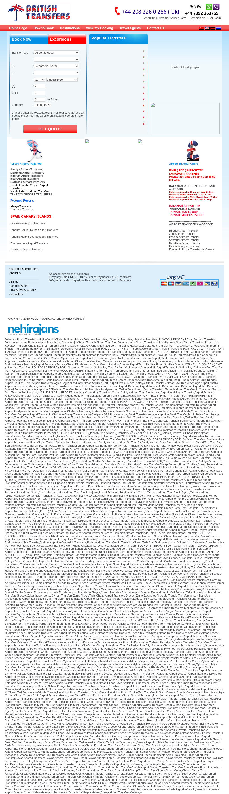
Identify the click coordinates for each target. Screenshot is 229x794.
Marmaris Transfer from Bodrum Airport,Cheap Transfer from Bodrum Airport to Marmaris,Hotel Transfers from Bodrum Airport (80, 355)
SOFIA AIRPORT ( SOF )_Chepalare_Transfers (188, 376)
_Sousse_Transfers (120, 339)
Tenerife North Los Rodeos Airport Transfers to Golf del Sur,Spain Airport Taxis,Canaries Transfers (133, 558)
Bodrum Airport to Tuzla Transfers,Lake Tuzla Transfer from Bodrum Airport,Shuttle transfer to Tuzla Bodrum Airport (139, 358)
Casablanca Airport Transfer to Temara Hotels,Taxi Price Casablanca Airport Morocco (151, 720)
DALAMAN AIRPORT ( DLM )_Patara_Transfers (183, 373)
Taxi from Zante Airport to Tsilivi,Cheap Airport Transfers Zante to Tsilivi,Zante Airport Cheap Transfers (126, 598)
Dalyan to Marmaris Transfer (43, 458)
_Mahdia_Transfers (145, 339)
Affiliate (13, 281)
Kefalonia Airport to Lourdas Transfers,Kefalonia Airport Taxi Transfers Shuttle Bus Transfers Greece (127, 689)
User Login (214, 18)
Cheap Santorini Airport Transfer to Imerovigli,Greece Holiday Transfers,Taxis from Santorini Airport (158, 651)
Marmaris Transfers (22, 209)
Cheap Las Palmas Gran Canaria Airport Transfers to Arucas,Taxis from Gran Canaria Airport (112, 580)
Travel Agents (130, 28)
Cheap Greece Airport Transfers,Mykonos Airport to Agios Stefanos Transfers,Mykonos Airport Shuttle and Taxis (72, 658)
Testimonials (197, 18)
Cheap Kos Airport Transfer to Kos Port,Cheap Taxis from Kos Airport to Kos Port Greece (68, 736)
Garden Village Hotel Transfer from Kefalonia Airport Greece (150, 673)
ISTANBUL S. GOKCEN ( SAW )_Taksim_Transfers (150, 401)
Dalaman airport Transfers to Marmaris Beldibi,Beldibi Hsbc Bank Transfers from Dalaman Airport (112, 555)
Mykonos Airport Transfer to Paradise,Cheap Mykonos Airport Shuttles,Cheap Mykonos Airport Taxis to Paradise (137, 648)
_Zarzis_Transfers (153, 389)
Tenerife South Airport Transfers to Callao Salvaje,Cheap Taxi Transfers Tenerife (126, 423)
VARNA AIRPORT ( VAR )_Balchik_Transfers (157, 433)
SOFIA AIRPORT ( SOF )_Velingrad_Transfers (130, 376)
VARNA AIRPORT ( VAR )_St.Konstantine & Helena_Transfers (98, 498)
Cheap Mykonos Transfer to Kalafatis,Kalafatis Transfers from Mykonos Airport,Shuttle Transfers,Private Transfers (122, 661)
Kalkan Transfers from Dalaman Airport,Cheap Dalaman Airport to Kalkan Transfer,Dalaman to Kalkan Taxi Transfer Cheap (79, 373)
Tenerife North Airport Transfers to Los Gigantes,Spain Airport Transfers (161, 342)
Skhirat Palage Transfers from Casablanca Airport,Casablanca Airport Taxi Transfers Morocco (104, 686)
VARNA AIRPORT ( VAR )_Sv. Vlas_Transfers (50, 523)
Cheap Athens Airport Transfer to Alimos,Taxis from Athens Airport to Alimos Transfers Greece (61, 726)
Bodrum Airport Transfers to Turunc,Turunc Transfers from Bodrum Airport (82, 386)
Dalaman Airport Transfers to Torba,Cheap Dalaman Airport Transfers (155, 533)
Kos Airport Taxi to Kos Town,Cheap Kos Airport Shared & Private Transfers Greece (158, 730)
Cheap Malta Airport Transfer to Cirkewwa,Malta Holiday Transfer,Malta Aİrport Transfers (68, 395)
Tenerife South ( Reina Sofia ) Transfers (34, 230)
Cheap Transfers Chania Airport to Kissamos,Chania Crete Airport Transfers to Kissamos (131, 630)
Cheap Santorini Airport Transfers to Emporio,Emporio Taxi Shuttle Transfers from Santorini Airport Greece (119, 483)
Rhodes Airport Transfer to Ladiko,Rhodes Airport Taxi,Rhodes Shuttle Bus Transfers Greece (107, 536)
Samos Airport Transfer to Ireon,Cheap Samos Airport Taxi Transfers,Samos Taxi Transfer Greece (109, 739)
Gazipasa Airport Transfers (27, 182)
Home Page (18, 28)
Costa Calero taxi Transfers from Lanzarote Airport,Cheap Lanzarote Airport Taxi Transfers (149, 586)
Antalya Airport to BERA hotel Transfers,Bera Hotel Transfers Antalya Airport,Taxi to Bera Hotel (83, 389)
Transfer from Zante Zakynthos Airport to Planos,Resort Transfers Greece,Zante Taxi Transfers (141, 508)
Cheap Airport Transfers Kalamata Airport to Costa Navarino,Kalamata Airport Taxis (125, 717)
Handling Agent (18, 285)
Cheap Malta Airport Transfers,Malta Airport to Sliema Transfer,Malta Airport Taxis (102, 495)
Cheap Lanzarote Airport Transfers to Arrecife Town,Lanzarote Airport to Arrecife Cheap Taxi (126, 489)
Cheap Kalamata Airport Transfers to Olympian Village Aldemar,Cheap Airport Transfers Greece (81, 792)
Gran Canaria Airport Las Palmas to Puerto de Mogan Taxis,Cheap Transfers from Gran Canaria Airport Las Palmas (113, 566)
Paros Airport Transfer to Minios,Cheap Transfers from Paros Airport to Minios (146, 623)
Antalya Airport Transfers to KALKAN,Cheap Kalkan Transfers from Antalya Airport (167, 461)
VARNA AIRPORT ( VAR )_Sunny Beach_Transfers (123, 420)
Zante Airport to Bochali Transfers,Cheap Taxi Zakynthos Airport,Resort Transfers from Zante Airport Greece (154, 633)
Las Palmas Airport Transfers (27, 223)
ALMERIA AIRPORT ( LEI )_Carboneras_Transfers (62, 398)
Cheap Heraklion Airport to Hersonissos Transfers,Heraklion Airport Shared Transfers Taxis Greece (146, 701)
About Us (149, 18)
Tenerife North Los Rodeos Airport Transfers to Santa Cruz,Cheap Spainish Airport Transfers (60, 464)
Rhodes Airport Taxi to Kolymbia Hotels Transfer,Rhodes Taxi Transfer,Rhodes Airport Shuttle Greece (66, 380)
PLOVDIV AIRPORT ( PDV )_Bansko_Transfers (187, 339)
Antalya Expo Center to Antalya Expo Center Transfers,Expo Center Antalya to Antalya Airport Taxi (89, 480)
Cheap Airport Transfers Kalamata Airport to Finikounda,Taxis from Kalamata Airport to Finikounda (89, 642)
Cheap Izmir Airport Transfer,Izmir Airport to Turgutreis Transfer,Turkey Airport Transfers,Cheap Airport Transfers (106, 435)
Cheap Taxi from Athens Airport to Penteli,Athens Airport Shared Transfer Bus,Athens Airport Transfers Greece (129, 620)
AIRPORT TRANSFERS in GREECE (191, 224)
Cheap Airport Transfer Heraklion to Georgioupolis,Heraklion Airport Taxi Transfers (133, 714)
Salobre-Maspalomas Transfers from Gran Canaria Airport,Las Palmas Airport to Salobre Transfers (110, 573)
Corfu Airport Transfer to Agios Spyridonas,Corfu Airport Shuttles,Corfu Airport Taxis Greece (79, 383)
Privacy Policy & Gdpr (22, 290)
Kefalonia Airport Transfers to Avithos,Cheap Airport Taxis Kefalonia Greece (122, 676)
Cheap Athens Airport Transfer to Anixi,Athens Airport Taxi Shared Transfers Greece (69, 639)
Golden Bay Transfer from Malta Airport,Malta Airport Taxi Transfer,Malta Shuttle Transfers (122, 505)
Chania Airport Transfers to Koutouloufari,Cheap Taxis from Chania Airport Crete (62, 786)
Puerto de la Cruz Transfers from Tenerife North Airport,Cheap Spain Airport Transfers (152, 451)
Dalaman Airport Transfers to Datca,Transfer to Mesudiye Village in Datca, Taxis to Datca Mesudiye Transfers (110, 588)
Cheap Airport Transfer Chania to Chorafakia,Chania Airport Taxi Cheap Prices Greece (57, 520)
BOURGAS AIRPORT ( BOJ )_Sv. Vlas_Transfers (176, 439)
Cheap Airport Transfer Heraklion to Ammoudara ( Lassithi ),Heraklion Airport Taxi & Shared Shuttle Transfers (99, 711)
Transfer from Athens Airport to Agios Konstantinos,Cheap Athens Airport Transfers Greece (59, 636)
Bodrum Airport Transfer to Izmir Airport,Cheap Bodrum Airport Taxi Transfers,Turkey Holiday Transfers (91, 351)
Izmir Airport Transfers (24, 179)
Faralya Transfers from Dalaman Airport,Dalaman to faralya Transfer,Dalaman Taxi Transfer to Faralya (66, 470)
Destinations (70, 28)
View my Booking (99, 28)
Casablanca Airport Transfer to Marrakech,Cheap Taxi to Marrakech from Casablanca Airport (61, 733)
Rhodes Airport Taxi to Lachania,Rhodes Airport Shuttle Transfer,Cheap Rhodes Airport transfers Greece (79, 605)
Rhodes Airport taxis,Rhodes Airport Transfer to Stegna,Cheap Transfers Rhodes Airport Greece (92, 592)
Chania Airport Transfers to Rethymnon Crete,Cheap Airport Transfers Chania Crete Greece (70, 708)
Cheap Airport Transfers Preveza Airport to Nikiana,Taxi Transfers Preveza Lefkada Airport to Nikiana (65, 789)
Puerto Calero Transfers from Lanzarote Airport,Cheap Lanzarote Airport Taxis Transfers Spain (96, 548)
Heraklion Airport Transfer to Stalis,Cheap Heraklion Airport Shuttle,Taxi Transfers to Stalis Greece (116, 692)
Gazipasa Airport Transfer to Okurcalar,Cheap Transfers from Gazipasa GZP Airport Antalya (72, 414)
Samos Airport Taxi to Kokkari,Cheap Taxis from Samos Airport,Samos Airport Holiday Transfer (118, 742)
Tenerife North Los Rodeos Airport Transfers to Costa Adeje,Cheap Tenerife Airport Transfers (61, 342)
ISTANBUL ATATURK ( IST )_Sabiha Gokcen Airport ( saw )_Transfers (140, 348)
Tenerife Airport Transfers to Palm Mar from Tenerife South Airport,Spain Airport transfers (135, 530)
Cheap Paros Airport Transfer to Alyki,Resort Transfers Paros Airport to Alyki (81, 517)
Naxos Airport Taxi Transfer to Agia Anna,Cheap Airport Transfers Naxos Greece (77, 755)
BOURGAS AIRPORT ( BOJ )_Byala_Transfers (151, 395)
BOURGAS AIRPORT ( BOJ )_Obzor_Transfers (166, 545)
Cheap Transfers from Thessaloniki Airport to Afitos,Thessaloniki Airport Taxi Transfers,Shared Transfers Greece (110, 531)
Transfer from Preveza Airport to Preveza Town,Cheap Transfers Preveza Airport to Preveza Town (73, 514)
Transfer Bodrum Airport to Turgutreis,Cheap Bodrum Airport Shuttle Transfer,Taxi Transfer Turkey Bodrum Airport (97, 539)
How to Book (43, 28)
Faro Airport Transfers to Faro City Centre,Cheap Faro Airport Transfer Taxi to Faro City (98, 645)
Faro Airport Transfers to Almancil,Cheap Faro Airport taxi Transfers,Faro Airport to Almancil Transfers (113, 473)
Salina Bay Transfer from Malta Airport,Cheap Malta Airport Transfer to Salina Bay (143, 367)
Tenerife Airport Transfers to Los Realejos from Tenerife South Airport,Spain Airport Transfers (70, 417)
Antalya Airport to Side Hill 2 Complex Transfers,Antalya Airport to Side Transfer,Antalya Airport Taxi (129, 448)
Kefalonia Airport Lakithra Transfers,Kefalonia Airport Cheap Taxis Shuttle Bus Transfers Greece (101, 683)
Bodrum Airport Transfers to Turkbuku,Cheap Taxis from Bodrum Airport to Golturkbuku (139, 542)
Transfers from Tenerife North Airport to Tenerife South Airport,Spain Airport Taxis (53, 376)
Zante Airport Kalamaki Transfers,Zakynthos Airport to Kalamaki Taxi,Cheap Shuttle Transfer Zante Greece (120, 670)
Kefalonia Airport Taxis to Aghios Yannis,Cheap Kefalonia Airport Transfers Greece (110, 680)
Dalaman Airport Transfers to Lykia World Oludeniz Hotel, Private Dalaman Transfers (56, 339)
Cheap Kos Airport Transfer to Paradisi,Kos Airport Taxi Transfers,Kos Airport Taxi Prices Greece (143, 745)
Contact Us (155, 28)
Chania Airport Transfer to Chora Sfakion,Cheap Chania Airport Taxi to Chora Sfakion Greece (141, 773)
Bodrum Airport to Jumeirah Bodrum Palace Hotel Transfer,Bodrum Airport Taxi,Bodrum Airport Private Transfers (72, 445)
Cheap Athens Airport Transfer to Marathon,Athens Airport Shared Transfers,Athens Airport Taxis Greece (159, 748)
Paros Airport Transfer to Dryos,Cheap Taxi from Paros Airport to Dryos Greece (95, 764)
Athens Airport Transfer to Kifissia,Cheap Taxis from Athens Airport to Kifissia (61, 730)
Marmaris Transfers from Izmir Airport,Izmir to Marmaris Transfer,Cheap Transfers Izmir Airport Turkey (84, 439)
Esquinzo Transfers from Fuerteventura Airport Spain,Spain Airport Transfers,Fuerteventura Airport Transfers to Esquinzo (121, 564)
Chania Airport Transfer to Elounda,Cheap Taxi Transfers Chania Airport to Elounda (132, 626)
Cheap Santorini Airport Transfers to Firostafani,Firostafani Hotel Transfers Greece (54, 655)
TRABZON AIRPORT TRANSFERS (31, 194)
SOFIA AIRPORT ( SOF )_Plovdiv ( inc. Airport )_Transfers (94, 433)
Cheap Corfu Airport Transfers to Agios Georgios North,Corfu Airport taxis (101, 608)
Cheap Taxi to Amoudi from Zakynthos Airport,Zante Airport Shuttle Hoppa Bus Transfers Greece (117, 614)
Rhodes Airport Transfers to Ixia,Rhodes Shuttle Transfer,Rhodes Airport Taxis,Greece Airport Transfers (111, 400)
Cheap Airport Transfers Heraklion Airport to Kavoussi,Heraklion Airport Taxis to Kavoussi (116, 617)
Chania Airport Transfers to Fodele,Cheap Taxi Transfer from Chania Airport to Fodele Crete (140, 776)
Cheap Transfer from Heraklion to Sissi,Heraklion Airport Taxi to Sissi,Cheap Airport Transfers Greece (110, 703)
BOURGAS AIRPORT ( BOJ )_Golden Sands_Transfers (188, 351)
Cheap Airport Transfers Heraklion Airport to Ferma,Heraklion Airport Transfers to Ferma (170, 723)
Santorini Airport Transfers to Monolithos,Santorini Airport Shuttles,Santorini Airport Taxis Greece (163, 655)
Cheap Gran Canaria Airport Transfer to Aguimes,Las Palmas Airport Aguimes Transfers (157, 458)
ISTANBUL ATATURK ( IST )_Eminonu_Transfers (127, 430)
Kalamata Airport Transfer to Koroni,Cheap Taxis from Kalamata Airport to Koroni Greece (144, 526)
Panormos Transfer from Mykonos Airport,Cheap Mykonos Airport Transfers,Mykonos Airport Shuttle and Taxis (84, 667)
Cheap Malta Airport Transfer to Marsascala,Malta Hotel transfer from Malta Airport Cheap (145, 345)
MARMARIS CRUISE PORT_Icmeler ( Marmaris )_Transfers (74, 392)
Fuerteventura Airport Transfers (29, 243)
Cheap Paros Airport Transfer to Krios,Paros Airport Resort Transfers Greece (174, 517)
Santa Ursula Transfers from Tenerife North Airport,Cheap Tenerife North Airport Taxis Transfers (148, 551)
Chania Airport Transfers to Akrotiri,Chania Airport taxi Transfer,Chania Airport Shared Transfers (113, 767)
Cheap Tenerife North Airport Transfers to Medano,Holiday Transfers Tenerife (166, 567)
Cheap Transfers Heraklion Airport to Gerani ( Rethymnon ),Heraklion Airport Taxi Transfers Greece (108, 722)
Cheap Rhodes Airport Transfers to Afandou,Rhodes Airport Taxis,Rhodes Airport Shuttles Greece (125, 364)
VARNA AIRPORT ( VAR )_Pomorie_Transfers (144, 436)
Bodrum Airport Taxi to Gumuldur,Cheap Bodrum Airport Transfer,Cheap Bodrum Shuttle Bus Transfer (113, 460)
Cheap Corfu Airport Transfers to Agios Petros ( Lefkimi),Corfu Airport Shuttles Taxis (81, 611)
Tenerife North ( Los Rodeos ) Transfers (34, 236)
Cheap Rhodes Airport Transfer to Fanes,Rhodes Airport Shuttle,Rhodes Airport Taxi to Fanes (150, 398)
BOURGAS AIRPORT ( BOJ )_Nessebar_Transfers (62, 367)
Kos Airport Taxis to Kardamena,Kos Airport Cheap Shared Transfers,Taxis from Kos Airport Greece (129, 695)
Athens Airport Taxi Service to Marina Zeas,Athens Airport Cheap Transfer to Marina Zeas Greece (63, 751)
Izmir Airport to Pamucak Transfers (83, 458)
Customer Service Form (171, 18)
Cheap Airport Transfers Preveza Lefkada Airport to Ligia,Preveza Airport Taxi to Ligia (130, 523)
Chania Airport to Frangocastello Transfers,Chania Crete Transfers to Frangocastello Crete (152, 780)
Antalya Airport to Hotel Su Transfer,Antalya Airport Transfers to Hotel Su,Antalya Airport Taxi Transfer (159, 442)
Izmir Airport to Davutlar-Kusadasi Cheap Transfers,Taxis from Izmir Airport (129, 476)
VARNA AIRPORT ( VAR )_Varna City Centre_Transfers (84, 408)
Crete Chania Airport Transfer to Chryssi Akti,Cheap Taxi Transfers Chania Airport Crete (128, 770)
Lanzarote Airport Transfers (26, 249)
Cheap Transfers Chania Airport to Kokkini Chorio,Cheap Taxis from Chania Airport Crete (165, 786)
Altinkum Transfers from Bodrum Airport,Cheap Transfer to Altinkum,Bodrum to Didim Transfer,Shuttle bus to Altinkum (145, 370)
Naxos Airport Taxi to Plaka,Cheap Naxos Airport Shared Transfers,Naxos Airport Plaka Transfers (104, 758)
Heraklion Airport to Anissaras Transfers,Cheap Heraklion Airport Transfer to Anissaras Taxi (153, 698)
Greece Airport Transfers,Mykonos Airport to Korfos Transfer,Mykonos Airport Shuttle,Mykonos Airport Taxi (99, 501)
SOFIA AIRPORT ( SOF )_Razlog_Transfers (145, 408)
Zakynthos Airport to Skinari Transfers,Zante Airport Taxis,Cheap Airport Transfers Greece (81, 595)
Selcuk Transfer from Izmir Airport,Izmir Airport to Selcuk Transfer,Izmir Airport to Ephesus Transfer (143, 426)
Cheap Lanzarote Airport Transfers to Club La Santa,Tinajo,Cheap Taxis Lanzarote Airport (134, 583)
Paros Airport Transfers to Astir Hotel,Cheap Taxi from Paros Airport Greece (110, 761)
